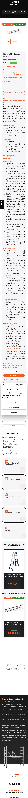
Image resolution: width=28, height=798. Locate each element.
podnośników (17, 712)
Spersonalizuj (13, 412)
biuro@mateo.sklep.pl (16, 669)
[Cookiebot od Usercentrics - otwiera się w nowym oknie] (17, 385)
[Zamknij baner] (25, 384)
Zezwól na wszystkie (14, 407)
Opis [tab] (14, 420)
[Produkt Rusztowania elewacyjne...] (14, 609)
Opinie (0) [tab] (14, 425)
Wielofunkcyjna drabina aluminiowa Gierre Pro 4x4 (14, 575)
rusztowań (24, 711)
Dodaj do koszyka (14, 375)
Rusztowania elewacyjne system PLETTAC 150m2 (13, 623)
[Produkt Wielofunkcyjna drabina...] (14, 561)
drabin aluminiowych (7, 712)
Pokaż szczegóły (19, 402)
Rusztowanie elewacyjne (14, 348)
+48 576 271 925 (11, 668)
